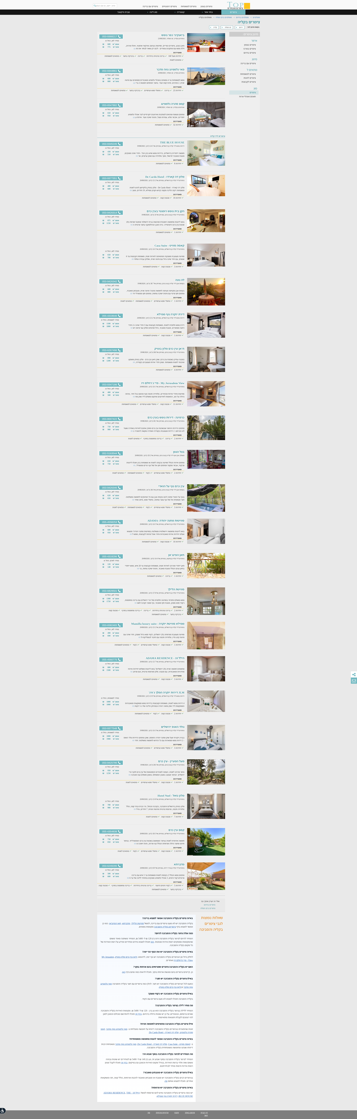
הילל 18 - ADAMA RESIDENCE (165, 658)
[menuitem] (206, 4)
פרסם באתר (190, 1112)
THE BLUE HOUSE (172, 142)
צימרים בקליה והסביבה (165, 926)
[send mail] (354, 681)
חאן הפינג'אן (176, 555)
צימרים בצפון (206, 6)
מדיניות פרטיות (162, 1112)
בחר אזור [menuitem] (208, 12)
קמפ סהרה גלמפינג (172, 104)
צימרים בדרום (250, 52)
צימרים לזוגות (250, 77)
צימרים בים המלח (208, 908)
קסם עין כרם (176, 830)
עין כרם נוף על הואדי (171, 486)
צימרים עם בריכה (150, 6)
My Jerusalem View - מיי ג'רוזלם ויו (162, 383)
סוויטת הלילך (176, 589)
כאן (152, 941)
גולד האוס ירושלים (172, 727)
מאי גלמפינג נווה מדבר (170, 69)
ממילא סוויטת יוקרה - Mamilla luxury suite (157, 624)
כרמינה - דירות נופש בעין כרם (166, 417)
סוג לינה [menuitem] (153, 12)
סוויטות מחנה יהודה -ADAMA (165, 520)
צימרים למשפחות (188, 6)
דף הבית (204, 1112)
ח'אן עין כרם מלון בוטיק (169, 348)
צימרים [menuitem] (233, 12)
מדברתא (179, 864)
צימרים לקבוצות (249, 81)
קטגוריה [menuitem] (180, 12)
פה (166, 1081)
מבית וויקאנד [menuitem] (123, 12)
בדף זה (138, 1013)
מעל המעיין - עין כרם (171, 761)
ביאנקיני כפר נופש (172, 35)
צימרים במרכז (249, 48)
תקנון (176, 1112)
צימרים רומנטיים (169, 6)
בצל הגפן (178, 452)
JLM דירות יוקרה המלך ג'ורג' (166, 692)
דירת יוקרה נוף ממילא (170, 314)
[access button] (3, 1111)
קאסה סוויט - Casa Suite (169, 245)
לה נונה (179, 280)
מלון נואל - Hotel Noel (171, 795)
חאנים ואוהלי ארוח (247, 96)
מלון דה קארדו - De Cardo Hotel (164, 177)
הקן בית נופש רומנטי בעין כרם (165, 211)
